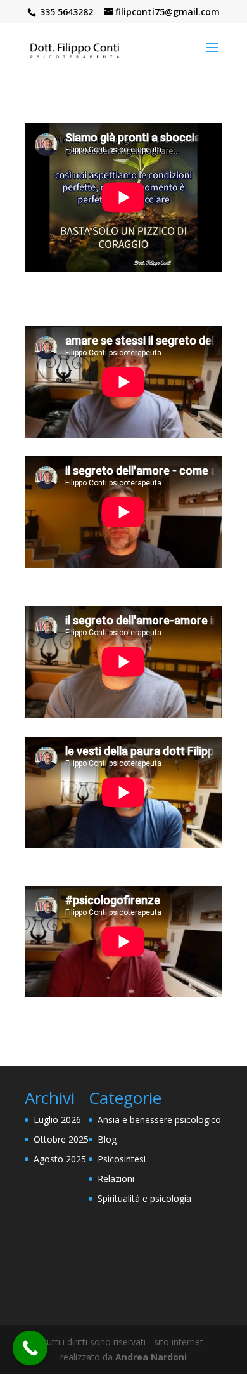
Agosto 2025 (60, 1159)
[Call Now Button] (30, 1348)
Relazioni (116, 1179)
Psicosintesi (122, 1159)
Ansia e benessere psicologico (159, 1120)
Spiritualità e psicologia (144, 1198)
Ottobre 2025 (61, 1139)
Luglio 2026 (57, 1120)
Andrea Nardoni (151, 1357)
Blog (107, 1139)
